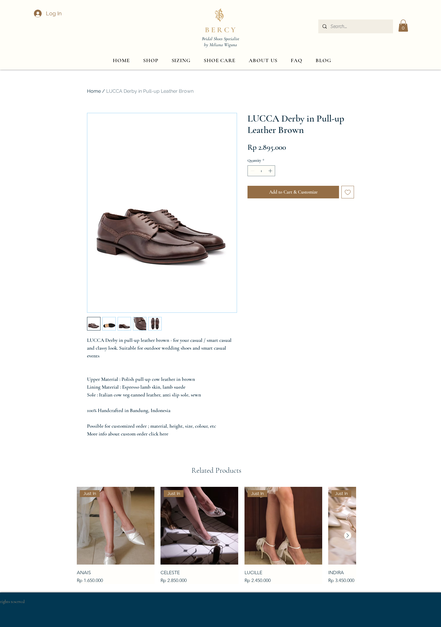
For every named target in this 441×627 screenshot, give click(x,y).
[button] (403, 26)
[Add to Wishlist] (347, 192)
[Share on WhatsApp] (274, 215)
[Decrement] (252, 171)
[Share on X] (285, 215)
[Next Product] (347, 535)
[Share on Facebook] (251, 215)
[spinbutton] (261, 171)
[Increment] (270, 171)
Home (94, 91)
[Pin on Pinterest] (262, 215)
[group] (216, 535)
